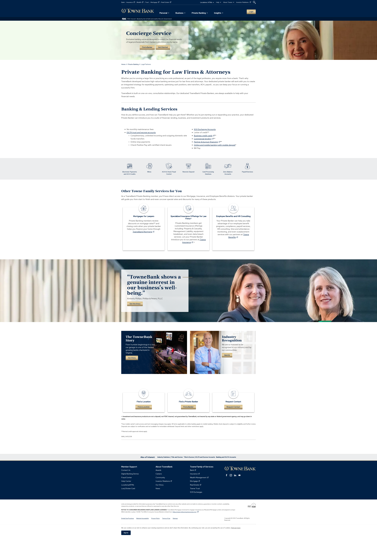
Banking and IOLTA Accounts (226, 457)
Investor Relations (243, 2)
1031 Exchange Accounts (205, 129)
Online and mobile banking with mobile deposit (214, 145)
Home (123, 64)
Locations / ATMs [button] (206, 2)
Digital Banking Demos (130, 474)
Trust (147, 2)
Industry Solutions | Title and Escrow (170, 457)
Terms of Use (166, 518)
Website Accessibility (142, 518)
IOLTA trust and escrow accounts (141, 132)
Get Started (163, 47)
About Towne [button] (227, 2)
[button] (254, 2)
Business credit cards (204, 135)
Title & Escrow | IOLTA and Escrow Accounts (199, 457)
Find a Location (144, 407)
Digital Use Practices (127, 518)
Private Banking (133, 64)
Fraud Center (126, 477)
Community (160, 477)
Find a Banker (147, 47)
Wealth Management (199, 477)
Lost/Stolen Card (128, 488)
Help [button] (217, 2)
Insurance (130, 2)
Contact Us (125, 470)
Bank (123, 2)
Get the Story (134, 304)
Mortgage (155, 2)
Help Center (126, 481)
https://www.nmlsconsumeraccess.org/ (186, 512)
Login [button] (251, 12)
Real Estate (166, 2)
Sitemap (175, 518)
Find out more (235, 528)
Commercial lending (204, 138)
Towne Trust (195, 488)
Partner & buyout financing (207, 142)
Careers (159, 474)
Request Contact (233, 407)
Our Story (132, 358)
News (158, 488)
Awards (227, 355)
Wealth (140, 2)
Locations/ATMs (127, 485)
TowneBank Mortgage (143, 231)
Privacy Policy (155, 518)
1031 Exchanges (196, 492)
